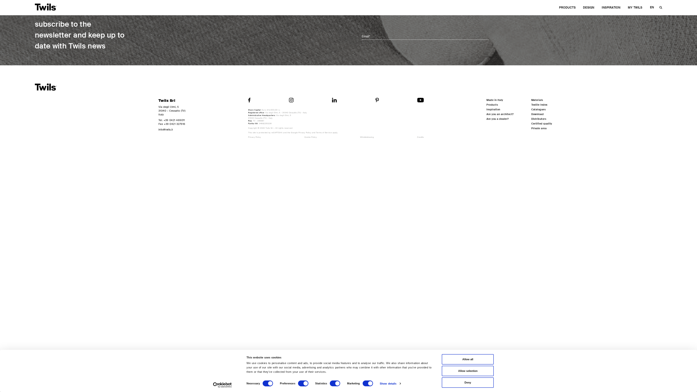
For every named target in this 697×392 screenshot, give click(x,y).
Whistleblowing (367, 137)
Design (588, 7)
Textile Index (539, 104)
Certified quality (541, 123)
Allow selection (468, 370)
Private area (539, 128)
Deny (467, 382)
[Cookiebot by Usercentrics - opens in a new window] (222, 385)
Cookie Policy (310, 137)
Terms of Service (324, 132)
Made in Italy (494, 100)
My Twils (635, 7)
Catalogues (538, 109)
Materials (537, 100)
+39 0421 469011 (174, 120)
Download (537, 114)
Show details (388, 383)
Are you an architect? (499, 114)
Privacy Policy (304, 132)
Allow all (467, 359)
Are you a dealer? (497, 119)
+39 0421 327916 (174, 124)
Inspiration (611, 7)
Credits (420, 137)
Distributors (538, 119)
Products (567, 7)
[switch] (303, 383)
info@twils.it (165, 129)
